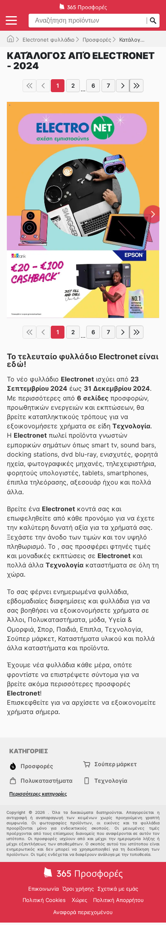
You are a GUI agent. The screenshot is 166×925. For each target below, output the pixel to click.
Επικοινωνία (43, 888)
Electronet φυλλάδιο (49, 39)
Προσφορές (97, 39)
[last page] (136, 85)
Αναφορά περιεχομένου (83, 912)
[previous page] (43, 85)
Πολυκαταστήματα (47, 780)
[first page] (29, 85)
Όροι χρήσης (78, 888)
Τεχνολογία (110, 780)
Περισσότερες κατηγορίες (38, 794)
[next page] (123, 85)
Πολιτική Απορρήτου (118, 900)
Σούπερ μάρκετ (115, 764)
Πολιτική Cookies (44, 900)
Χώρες (79, 900)
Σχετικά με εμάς (118, 888)
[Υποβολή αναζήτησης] (153, 20)
